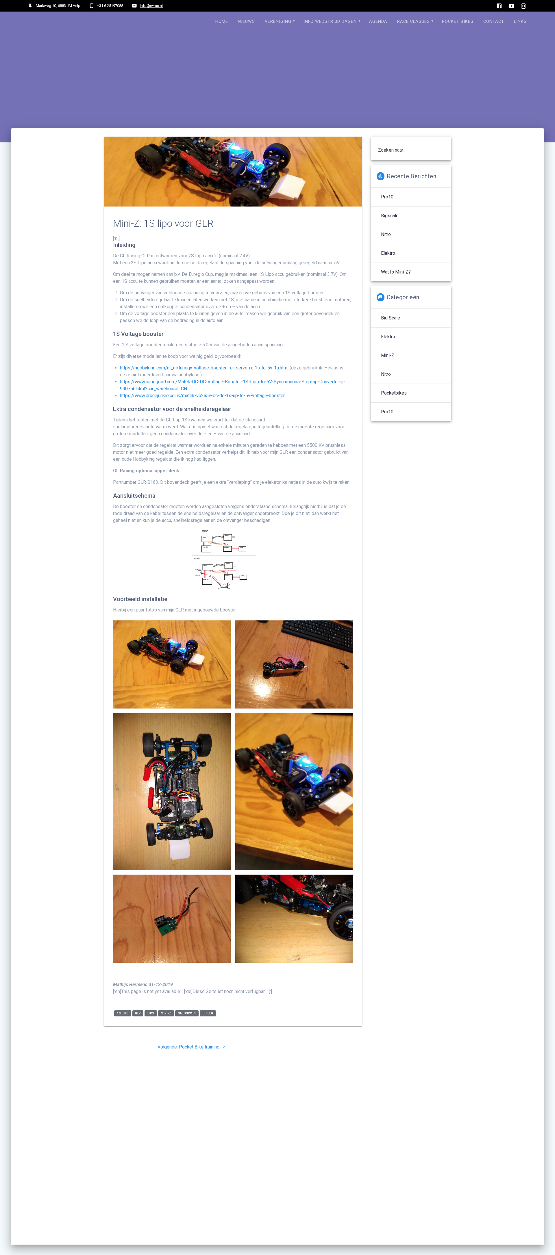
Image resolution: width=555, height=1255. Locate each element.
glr (138, 1013)
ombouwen (187, 1013)
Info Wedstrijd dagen (330, 21)
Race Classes (413, 21)
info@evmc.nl (151, 5)
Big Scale (390, 318)
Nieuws (246, 21)
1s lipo (123, 1013)
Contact (493, 21)
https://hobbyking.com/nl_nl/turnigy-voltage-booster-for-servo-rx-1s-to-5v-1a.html (204, 368)
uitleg (208, 1013)
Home (221, 21)
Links (520, 21)
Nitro (386, 234)
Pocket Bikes (457, 21)
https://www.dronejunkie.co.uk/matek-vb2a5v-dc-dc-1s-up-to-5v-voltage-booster (202, 395)
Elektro (388, 253)
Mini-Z (166, 1013)
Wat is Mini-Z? (396, 272)
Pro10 (387, 197)
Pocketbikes (394, 393)
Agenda (378, 21)
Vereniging (278, 21)
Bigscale (390, 215)
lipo (150, 1013)
